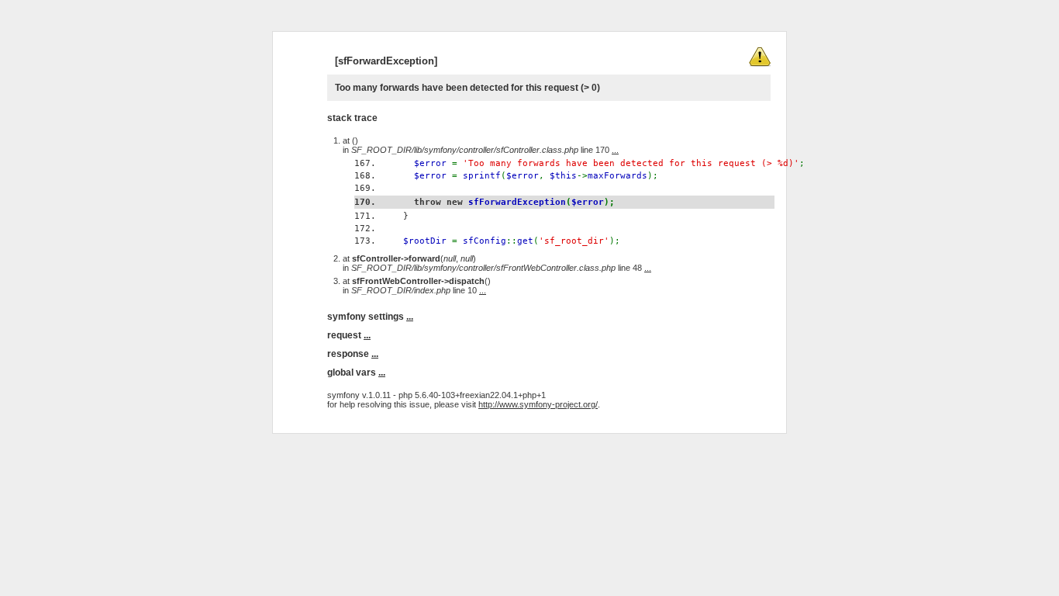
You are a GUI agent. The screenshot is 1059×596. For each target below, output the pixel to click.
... (615, 149)
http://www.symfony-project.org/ (538, 404)
